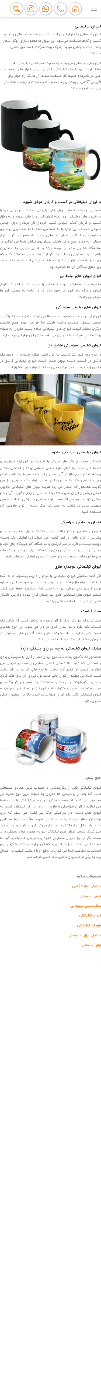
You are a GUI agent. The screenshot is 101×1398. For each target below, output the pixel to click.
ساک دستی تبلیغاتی (85, 906)
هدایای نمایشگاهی (86, 886)
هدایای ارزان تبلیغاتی (84, 935)
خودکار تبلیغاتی (88, 925)
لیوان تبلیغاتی (89, 915)
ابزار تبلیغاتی (91, 945)
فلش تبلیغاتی (89, 896)
